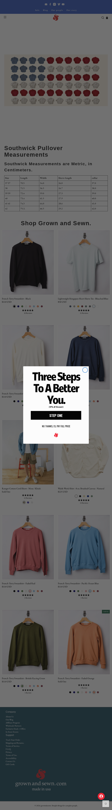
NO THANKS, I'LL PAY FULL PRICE (56, 426)
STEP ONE (56, 415)
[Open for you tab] (101, 796)
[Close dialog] (85, 370)
